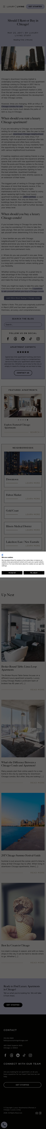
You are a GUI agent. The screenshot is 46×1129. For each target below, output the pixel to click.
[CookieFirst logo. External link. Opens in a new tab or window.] (2, 555)
